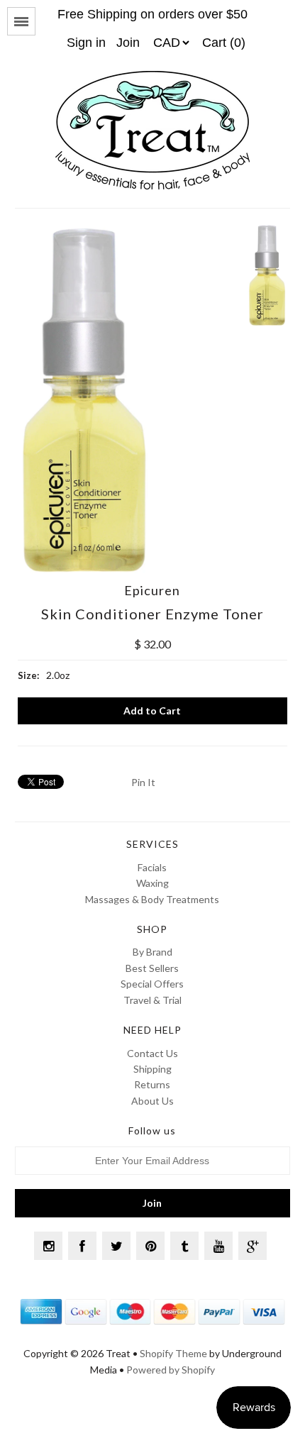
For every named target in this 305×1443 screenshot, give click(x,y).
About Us (152, 1101)
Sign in (86, 42)
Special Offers (152, 984)
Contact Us (152, 1053)
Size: (28, 675)
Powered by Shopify (170, 1370)
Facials (152, 867)
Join (128, 42)
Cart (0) (223, 42)
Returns (152, 1084)
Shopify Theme (173, 1353)
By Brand (152, 952)
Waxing (152, 883)
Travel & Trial (152, 1000)
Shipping (152, 1069)
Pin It (143, 782)
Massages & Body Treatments (152, 899)
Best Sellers (152, 968)
